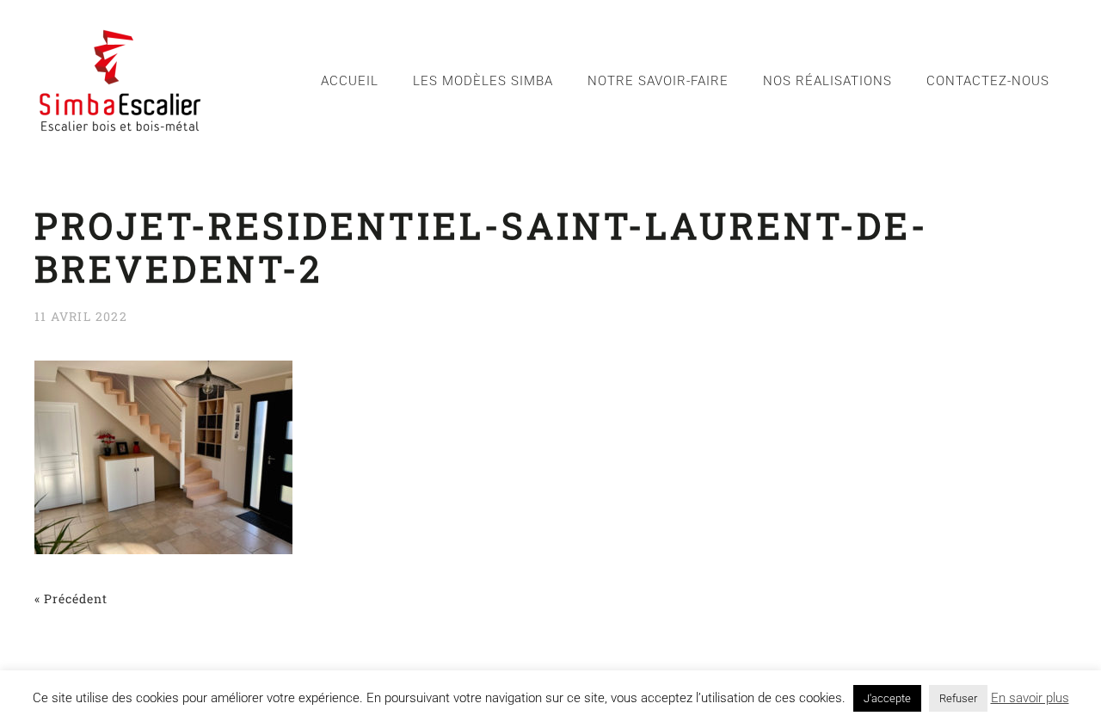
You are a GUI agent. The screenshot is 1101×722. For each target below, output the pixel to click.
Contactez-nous (987, 81)
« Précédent (71, 598)
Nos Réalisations (827, 81)
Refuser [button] (958, 698)
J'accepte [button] (887, 698)
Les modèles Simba (483, 81)
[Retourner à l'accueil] (120, 80)
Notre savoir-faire (658, 81)
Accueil (349, 81)
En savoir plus (1030, 698)
